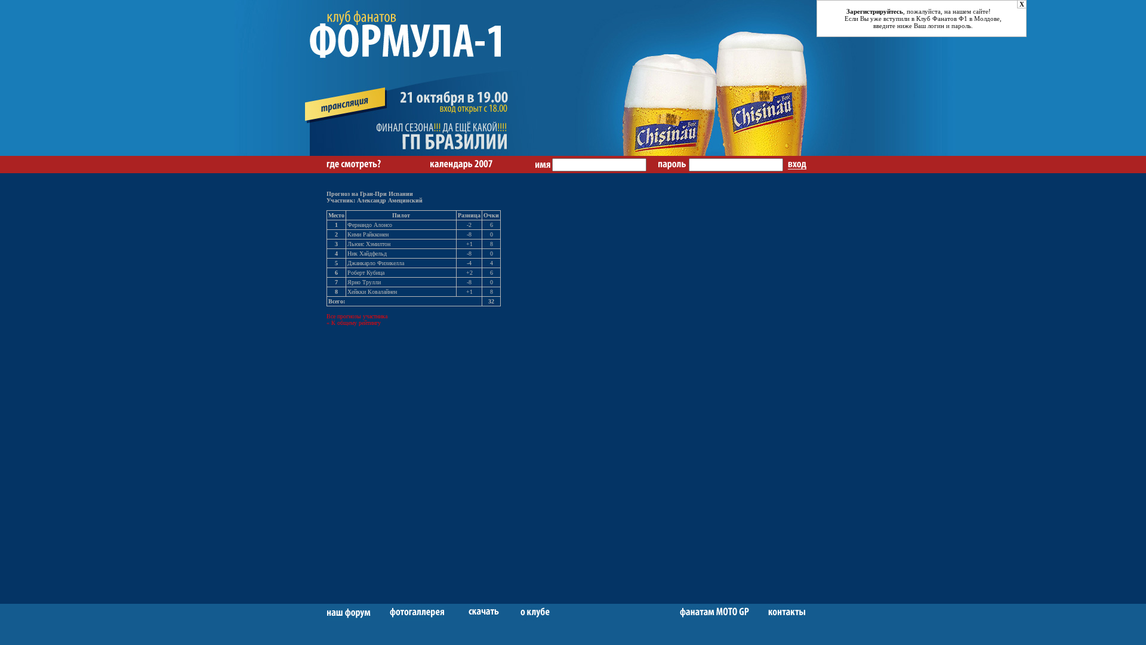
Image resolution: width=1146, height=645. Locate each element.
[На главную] (427, 153)
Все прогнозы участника (356, 316)
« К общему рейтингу (353, 323)
